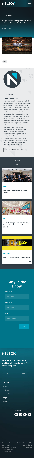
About (5, 386)
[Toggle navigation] (29, 3)
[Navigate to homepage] (8, 3)
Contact (8, 373)
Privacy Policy (7, 443)
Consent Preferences (7, 450)
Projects (6, 390)
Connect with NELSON (14, 150)
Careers (23, 373)
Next (24, 326)
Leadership (6, 394)
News (9, 15)
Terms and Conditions (6, 446)
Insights (5, 398)
